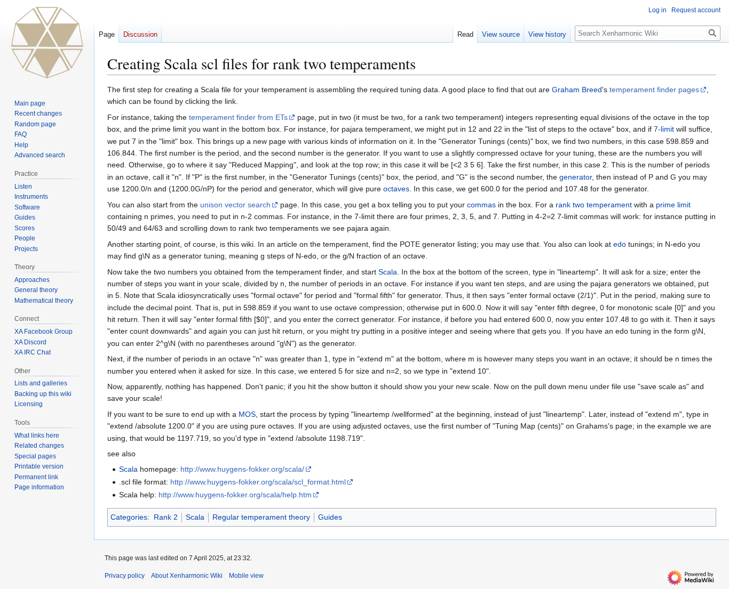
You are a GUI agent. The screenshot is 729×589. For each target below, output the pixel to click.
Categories (128, 517)
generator (575, 177)
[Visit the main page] (47, 42)
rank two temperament (594, 204)
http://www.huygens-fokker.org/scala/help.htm (235, 494)
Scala (387, 272)
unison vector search (235, 204)
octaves (396, 188)
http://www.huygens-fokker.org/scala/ (242, 469)
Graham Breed (577, 89)
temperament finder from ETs (238, 117)
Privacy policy (125, 575)
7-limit (664, 129)
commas (481, 204)
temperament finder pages (654, 89)
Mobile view (246, 575)
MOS (247, 414)
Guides (330, 517)
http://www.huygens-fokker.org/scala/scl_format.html (258, 482)
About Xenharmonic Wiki (187, 575)
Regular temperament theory (261, 517)
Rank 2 (166, 517)
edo (619, 244)
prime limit (673, 204)
